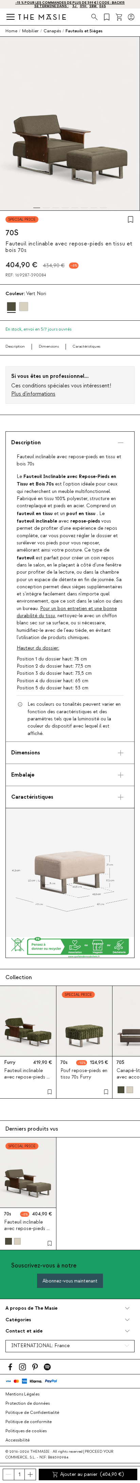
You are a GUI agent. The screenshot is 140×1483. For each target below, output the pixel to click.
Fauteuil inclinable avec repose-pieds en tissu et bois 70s (28, 1228)
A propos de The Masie (31, 1308)
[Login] (131, 17)
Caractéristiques (86, 346)
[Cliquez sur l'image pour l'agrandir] (70, 872)
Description (15, 346)
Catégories (18, 1320)
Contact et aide (23, 1331)
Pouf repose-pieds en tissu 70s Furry (83, 1074)
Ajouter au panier (92, 1474)
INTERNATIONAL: (40, 1346)
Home (11, 31)
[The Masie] (42, 17)
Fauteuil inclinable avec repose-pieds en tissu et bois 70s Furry (28, 1077)
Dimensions (49, 346)
